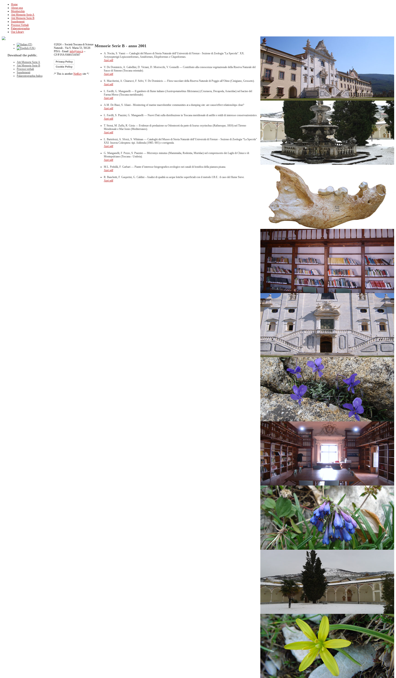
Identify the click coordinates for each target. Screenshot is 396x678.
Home (14, 4)
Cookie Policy (64, 66)
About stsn (17, 7)
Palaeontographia (20, 28)
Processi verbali (25, 69)
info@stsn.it (76, 51)
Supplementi (18, 21)
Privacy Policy (64, 61)
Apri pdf (108, 60)
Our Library (17, 31)
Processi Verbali (20, 25)
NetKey (77, 73)
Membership (18, 11)
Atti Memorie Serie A (22, 14)
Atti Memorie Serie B (22, 18)
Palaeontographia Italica (29, 75)
